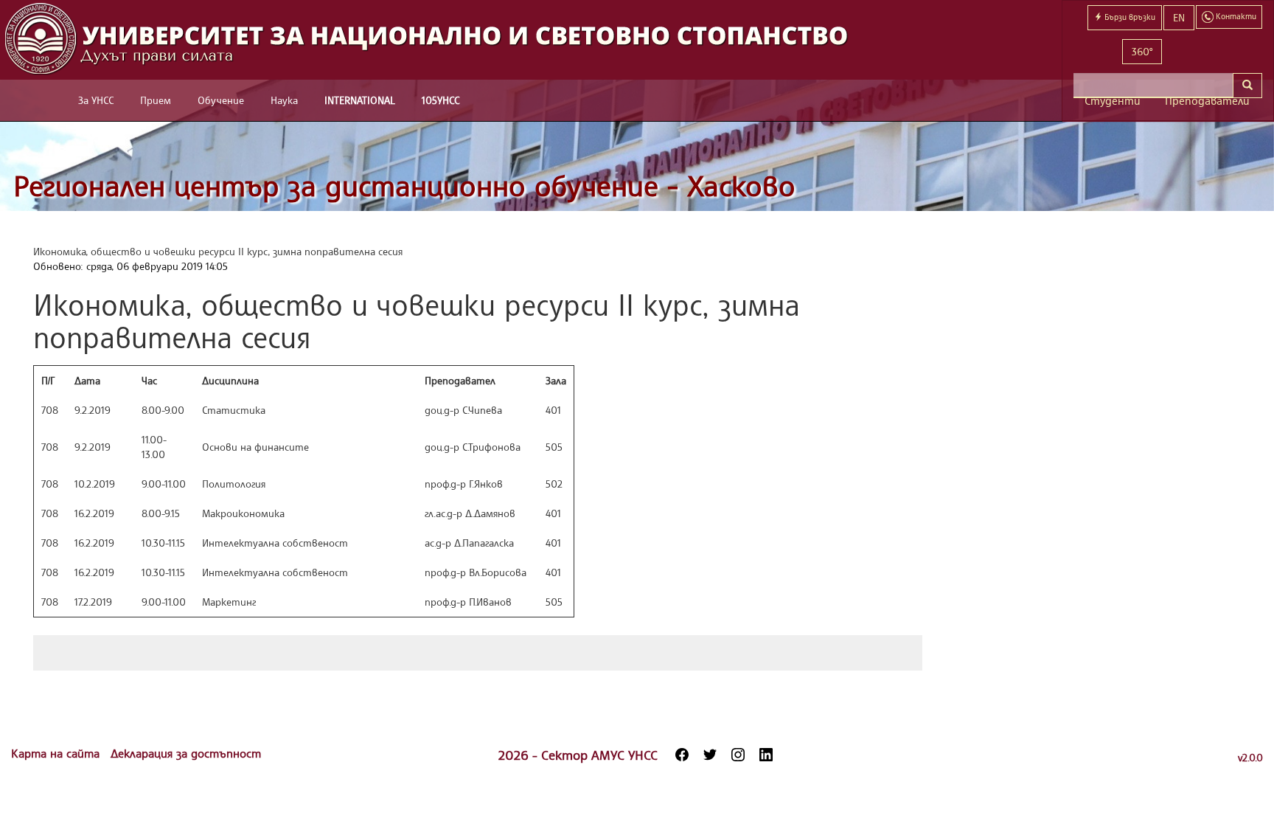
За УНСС (96, 100)
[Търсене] (1247, 85)
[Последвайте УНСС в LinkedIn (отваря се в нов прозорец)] (766, 754)
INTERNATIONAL (359, 100)
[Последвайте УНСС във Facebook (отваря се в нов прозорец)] (682, 754)
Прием (155, 100)
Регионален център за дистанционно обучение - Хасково (404, 185)
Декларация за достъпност (186, 753)
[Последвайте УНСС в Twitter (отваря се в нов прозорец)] (710, 754)
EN (1179, 17)
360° (1142, 51)
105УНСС (440, 100)
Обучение (221, 100)
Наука (284, 100)
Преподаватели (1207, 101)
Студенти (1113, 101)
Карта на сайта (57, 753)
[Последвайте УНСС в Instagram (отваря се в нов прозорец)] (738, 754)
